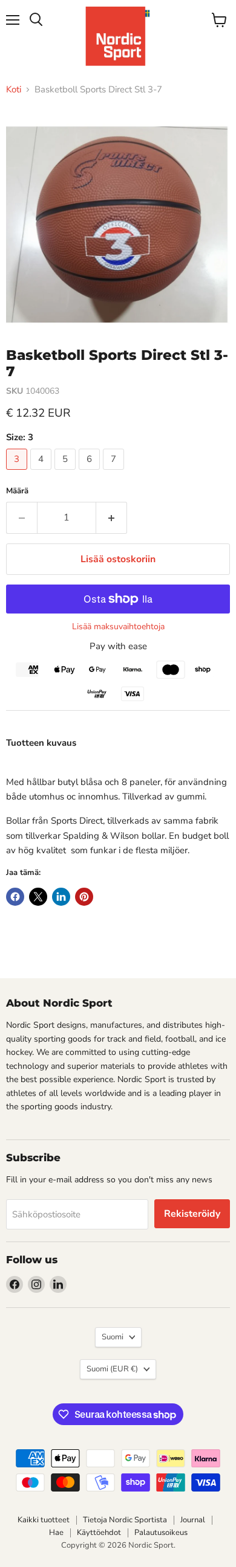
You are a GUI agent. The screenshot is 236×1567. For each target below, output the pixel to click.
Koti (13, 90)
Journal (192, 1519)
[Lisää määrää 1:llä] (111, 517)
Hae (56, 1532)
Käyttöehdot (99, 1532)
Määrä (17, 491)
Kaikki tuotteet (44, 1519)
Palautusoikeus (161, 1532)
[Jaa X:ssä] (38, 897)
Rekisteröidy (192, 1213)
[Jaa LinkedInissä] (61, 897)
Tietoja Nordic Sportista (125, 1519)
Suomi (112, 1336)
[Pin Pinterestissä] (84, 897)
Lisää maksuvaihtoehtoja (118, 627)
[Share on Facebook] (15, 897)
